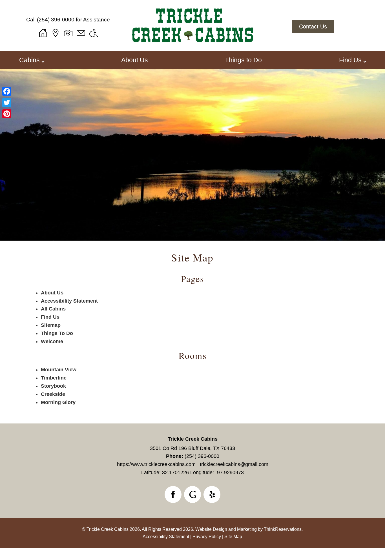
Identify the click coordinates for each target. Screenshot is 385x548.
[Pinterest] (6, 113)
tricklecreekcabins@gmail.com (234, 464)
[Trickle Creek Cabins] (192, 44)
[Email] (81, 33)
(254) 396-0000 (55, 20)
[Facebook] (6, 91)
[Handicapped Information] (93, 33)
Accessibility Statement (69, 301)
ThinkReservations (283, 529)
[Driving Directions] (55, 33)
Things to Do (243, 60)
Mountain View (58, 369)
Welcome (52, 341)
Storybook (53, 386)
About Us (134, 60)
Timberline (54, 378)
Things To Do (57, 333)
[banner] (192, 496)
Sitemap (51, 325)
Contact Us (313, 26)
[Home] (43, 33)
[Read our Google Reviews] (192, 494)
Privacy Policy (207, 536)
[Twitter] (6, 102)
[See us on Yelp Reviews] (211, 494)
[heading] (192, 257)
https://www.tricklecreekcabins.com (156, 464)
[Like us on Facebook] (173, 494)
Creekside (53, 394)
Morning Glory (58, 402)
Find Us (50, 317)
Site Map (192, 257)
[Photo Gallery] (68, 33)
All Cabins (53, 309)
